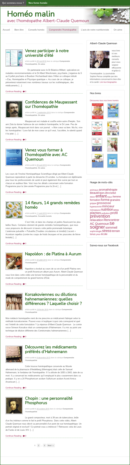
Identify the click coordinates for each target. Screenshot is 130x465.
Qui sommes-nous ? (13, 3)
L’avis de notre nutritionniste (95, 29)
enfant (101, 196)
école (104, 234)
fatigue (109, 197)
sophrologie (96, 231)
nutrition (107, 209)
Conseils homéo (36, 29)
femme (117, 196)
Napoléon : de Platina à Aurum (53, 254)
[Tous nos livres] (105, 136)
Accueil (6, 29)
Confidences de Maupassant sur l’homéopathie (51, 104)
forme (105, 200)
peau (116, 209)
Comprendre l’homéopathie (62, 29)
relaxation (96, 220)
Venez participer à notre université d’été (47, 53)
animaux (94, 190)
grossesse (104, 203)
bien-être (104, 192)
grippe (93, 203)
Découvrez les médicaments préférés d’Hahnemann (51, 349)
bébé (113, 193)
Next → (51, 445)
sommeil (111, 227)
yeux (98, 234)
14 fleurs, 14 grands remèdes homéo (52, 205)
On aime (118, 29)
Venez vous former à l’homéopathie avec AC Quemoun (46, 154)
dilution (92, 197)
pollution (105, 213)
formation (95, 200)
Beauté (94, 192)
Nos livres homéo (38, 3)
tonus (93, 234)
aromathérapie (108, 189)
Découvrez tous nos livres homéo (104, 100)
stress (106, 231)
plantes (95, 213)
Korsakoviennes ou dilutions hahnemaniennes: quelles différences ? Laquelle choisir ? (53, 299)
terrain (116, 231)
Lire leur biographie (108, 82)
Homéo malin (31, 13)
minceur (108, 206)
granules (115, 199)
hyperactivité (96, 207)
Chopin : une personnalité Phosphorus (48, 401)
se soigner (102, 225)
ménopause (95, 210)
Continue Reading (13, 91)
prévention (100, 216)
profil (114, 213)
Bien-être (19, 29)
